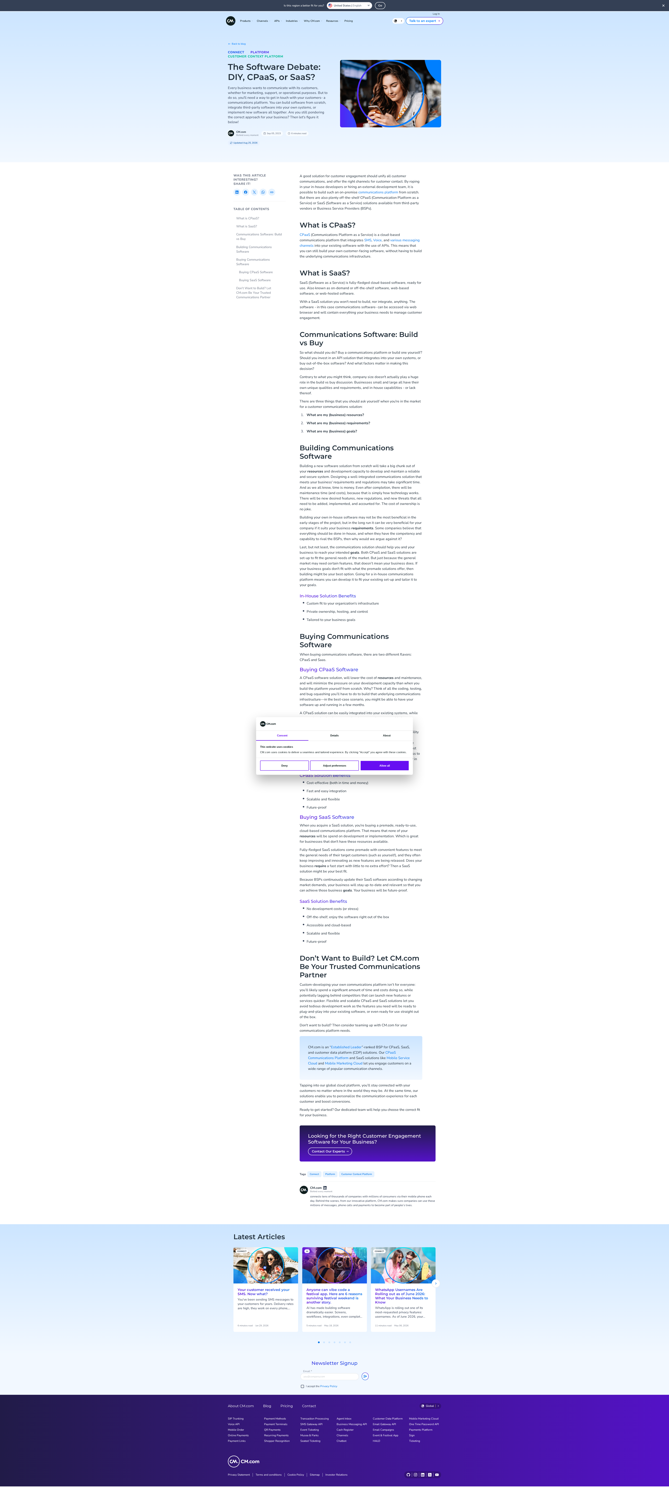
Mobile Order (236, 1430)
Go (380, 5)
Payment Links (237, 1441)
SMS (367, 240)
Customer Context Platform (255, 56)
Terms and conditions (269, 1475)
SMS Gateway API (311, 1424)
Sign (412, 1435)
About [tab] (387, 735)
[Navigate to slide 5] (339, 1342)
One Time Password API (424, 1424)
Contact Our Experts (328, 1151)
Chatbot (341, 1441)
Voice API (234, 1424)
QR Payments (272, 1430)
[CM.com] (231, 21)
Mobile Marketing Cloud (344, 1063)
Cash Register (345, 1430)
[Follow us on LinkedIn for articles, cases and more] (422, 1475)
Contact (309, 1406)
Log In (436, 14)
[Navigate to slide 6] (345, 1342)
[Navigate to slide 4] (334, 1342)
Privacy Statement (239, 1475)
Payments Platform (420, 1430)
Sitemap (315, 1475)
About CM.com (241, 1406)
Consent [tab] (282, 735)
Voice (377, 240)
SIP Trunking (236, 1419)
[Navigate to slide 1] (318, 1342)
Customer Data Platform (388, 1419)
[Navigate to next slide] (436, 1283)
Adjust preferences (334, 765)
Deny (284, 765)
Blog (267, 1406)
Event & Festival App (385, 1435)
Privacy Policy (328, 1386)
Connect (236, 52)
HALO (376, 1441)
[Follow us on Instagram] (415, 1475)
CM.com (241, 132)
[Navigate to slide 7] (350, 1342)
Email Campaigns (383, 1430)
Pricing (348, 21)
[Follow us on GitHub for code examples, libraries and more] (408, 1475)
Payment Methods (275, 1419)
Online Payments (238, 1435)
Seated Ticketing (310, 1441)
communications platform (378, 192)
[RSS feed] (429, 1475)
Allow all (384, 765)
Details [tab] (334, 735)
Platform (260, 52)
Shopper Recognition (277, 1441)
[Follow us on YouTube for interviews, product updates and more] (436, 1475)
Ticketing (414, 1441)
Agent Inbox (344, 1419)
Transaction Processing (314, 1419)
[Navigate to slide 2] (324, 1342)
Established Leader (346, 1047)
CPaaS (305, 234)
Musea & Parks (309, 1435)
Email (307, 1371)
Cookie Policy (295, 1475)
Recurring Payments (276, 1435)
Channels (342, 1435)
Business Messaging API (352, 1424)
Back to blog (239, 43)
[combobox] (349, 5)
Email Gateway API (384, 1424)
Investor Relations (336, 1475)
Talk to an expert (422, 21)
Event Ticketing (309, 1430)
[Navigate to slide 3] (329, 1342)
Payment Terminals (275, 1424)
